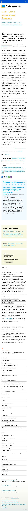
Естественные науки (8, 256)
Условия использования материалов (9, 500)
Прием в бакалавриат (6, 408)
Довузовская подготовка (7, 403)
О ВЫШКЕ (4, 358)
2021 (4, 245)
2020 (7, 245)
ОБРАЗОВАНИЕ (5, 398)
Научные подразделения (7, 435)
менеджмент (6, 236)
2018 (12, 245)
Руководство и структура (7, 363)
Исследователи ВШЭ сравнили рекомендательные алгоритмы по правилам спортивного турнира (13, 300)
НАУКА (3, 433)
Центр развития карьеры (7, 420)
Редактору (25, 509)
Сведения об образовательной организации (12, 386)
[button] (3, 184)
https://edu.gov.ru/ (6, 485)
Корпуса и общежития (6, 370)
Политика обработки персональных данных (10, 502)
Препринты (6, 18)
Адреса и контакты (15, 497)
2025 (14, 243)
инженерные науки (16, 233)
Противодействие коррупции (8, 380)
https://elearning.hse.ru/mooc (8, 490)
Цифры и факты (5, 360)
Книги (4, 11)
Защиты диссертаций (6, 445)
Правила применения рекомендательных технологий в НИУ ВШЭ (13, 505)
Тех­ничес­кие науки (8, 262)
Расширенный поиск (17, 22)
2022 (22, 243)
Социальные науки (8, 261)
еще (14, 245)
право (10, 236)
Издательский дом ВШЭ (7, 461)
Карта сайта (3, 507)
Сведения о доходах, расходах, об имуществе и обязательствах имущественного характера (13, 383)
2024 (17, 243)
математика (20, 234)
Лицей (3, 400)
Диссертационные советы (7, 443)
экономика (20, 236)
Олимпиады (4, 405)
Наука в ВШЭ (19, 24)
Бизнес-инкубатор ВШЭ (7, 422)
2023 (19, 243)
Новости (4, 267)
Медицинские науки (8, 258)
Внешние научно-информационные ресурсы (12, 453)
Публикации (14, 6)
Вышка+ (3, 410)
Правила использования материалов (9, 24)
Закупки (3, 372)
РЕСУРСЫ (4, 457)
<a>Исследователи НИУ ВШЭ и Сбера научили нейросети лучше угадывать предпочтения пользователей (12, 329)
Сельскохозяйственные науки (11, 259)
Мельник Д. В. (6, 194)
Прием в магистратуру (6, 413)
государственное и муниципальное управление (13, 231)
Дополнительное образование (9, 417)
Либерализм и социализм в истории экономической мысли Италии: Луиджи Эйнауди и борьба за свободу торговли (13, 190)
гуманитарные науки (7, 233)
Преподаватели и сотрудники (8, 368)
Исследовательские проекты (8, 438)
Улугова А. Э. (4, 46)
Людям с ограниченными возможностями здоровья (13, 389)
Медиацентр (4, 469)
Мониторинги (4, 440)
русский (7, 154)
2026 (12, 243)
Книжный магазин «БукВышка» (8, 464)
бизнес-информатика (7, 230)
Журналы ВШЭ (5, 471)
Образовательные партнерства (9, 425)
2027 (9, 243)
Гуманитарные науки (8, 255)
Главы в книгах (8, 15)
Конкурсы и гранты (6, 450)
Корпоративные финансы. (6, 44)
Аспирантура (4, 415)
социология (14, 236)
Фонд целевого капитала (7, 377)
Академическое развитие (7, 448)
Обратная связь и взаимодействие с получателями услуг (13, 428)
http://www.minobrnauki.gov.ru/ (9, 480)
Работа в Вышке (5, 394)
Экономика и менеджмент (20, 148)
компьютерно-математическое (10, 234)
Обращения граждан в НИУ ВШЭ (9, 375)
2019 (9, 245)
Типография (4, 466)
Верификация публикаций (7, 22)
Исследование (9, 318)
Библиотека (4, 459)
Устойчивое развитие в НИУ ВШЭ (9, 365)
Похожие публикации (13, 182)
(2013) (13, 170)
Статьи (12, 11)
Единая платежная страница (8, 391)
